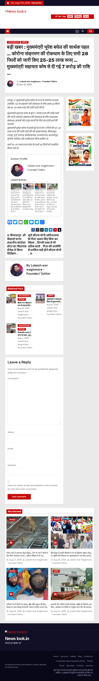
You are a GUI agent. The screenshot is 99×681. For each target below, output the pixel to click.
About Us (64, 656)
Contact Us (88, 656)
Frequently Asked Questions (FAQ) (70, 661)
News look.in (18, 16)
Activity (73, 656)
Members (71, 665)
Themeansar (12, 667)
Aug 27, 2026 (15, 560)
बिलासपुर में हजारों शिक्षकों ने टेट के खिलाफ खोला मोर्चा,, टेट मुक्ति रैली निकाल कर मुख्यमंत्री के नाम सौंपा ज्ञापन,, (28, 201)
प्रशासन (70, 16)
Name (11, 432)
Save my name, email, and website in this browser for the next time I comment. (33, 487)
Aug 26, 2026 (60, 560)
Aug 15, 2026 (52, 304)
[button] (83, 31)
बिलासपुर (78, 16)
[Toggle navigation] (77, 31)
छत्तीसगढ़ (24, 42)
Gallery (90, 661)
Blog (80, 656)
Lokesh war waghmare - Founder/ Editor (38, 81)
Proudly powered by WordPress (18, 664)
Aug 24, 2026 (15, 611)
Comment (14, 378)
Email (10, 448)
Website (12, 465)
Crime (86, 16)
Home (56, 656)
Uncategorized (13, 42)
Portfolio (80, 665)
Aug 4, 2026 (23, 338)
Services (89, 665)
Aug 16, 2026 (23, 308)
